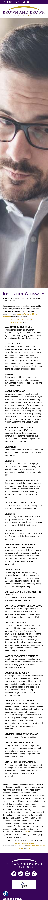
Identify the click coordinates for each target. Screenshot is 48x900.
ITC (29, 848)
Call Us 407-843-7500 (15, 2)
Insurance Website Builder (24, 843)
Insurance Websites (14, 840)
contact (26, 832)
